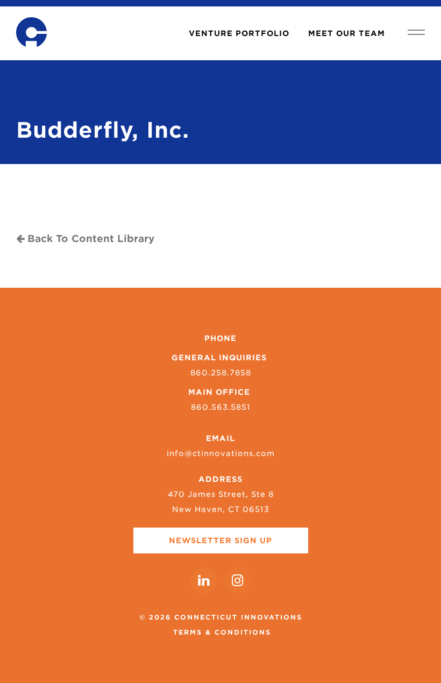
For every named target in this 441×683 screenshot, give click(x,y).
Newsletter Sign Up (220, 540)
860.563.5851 (221, 407)
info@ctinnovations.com (221, 453)
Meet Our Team (346, 33)
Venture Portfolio (239, 33)
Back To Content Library (89, 238)
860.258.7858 (220, 372)
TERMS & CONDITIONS (222, 632)
